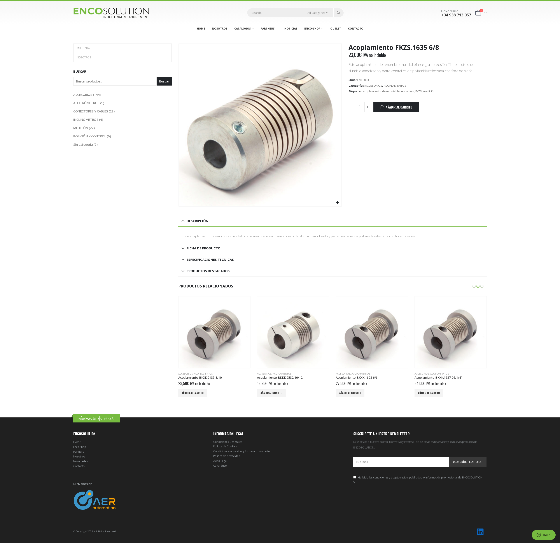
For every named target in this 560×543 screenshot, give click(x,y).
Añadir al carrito (399, 107)
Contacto (79, 466)
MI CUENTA (83, 48)
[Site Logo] (111, 13)
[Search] (339, 12)
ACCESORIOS (373, 86)
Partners (78, 452)
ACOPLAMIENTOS (395, 86)
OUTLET (335, 28)
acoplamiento (372, 91)
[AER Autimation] (94, 499)
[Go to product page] (214, 332)
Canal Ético (220, 466)
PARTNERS (268, 28)
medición (429, 91)
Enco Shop (79, 447)
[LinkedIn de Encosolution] (480, 532)
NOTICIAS (290, 28)
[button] (474, 286)
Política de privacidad (226, 456)
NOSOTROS (219, 28)
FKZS (418, 91)
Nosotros (79, 456)
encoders (407, 91)
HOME (201, 28)
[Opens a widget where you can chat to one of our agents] (544, 535)
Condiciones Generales (227, 442)
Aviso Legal (220, 461)
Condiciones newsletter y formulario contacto (241, 451)
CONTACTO (355, 28)
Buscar (79, 71)
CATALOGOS (242, 28)
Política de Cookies (225, 446)
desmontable (391, 91)
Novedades (80, 461)
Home (77, 442)
